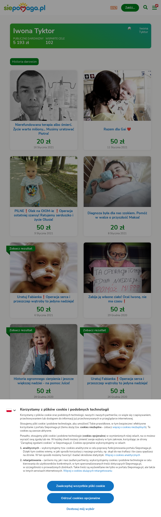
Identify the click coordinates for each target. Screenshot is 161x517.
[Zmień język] (11, 410)
